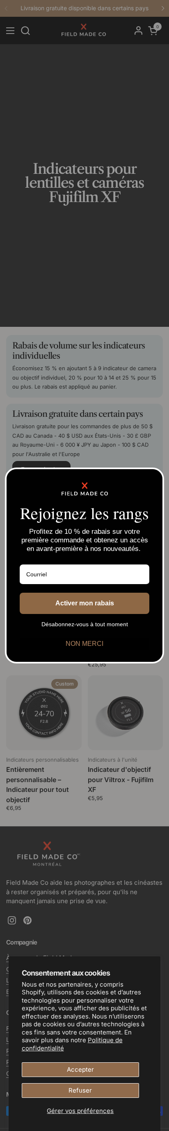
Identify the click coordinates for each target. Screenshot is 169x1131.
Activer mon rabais (84, 603)
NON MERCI (84, 643)
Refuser (80, 1090)
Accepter (80, 1069)
